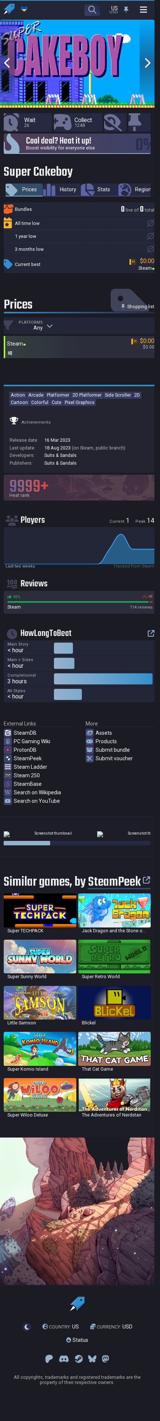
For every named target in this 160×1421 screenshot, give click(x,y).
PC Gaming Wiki (32, 741)
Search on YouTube (37, 801)
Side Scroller (118, 395)
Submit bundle (113, 750)
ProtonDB (25, 750)
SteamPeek (28, 758)
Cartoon (19, 402)
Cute (56, 402)
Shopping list (140, 306)
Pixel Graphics (80, 402)
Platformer (58, 395)
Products (106, 741)
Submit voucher (114, 758)
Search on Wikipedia (37, 792)
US (64, 1327)
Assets (104, 733)
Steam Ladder (30, 767)
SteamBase (28, 784)
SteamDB (25, 733)
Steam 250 (27, 775)
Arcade (36, 395)
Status (79, 1340)
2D (137, 395)
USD (114, 1327)
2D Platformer (87, 395)
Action (18, 395)
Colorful (39, 402)
